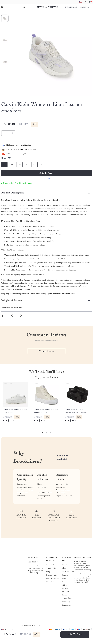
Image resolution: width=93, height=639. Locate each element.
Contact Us (50, 565)
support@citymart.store (37, 565)
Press (64, 578)
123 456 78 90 (33, 562)
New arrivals (71, 7)
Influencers (66, 582)
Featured (84, 7)
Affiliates (65, 585)
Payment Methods (53, 578)
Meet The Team (68, 572)
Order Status (51, 582)
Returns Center (51, 575)
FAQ (48, 572)
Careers (65, 575)
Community (66, 605)
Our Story (66, 565)
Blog (64, 568)
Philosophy (66, 602)
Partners (65, 595)
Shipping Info (51, 568)
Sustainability (67, 598)
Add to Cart (75, 634)
